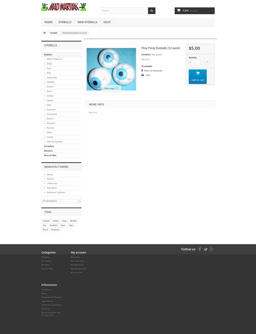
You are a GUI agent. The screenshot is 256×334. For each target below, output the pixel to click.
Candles (50, 96)
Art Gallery (49, 146)
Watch (56, 221)
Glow (48, 105)
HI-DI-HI (50, 179)
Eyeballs (65, 22)
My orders (75, 257)
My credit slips (77, 261)
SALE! (106, 22)
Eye (44, 225)
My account (78, 252)
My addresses (77, 265)
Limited (49, 137)
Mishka (73, 221)
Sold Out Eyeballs (54, 142)
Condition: (146, 54)
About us (45, 309)
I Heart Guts (51, 183)
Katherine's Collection (55, 192)
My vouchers (77, 272)
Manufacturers (56, 166)
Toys (48, 68)
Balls (48, 73)
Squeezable (51, 77)
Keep (64, 221)
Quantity (192, 57)
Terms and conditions (51, 305)
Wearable (50, 123)
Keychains (51, 109)
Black (45, 230)
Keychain (55, 230)
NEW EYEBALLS (87, 22)
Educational (51, 114)
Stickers (50, 87)
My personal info (78, 269)
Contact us (46, 289)
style (71, 225)
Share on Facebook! (153, 71)
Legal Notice (47, 301)
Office (49, 132)
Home (48, 22)
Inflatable (50, 82)
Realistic (50, 119)
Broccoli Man (50, 155)
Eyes (63, 225)
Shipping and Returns (51, 297)
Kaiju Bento (51, 188)
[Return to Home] (44, 33)
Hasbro (49, 175)
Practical (50, 128)
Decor (49, 91)
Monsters (48, 151)
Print (148, 75)
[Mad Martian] (68, 6)
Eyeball (46, 221)
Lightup (49, 100)
